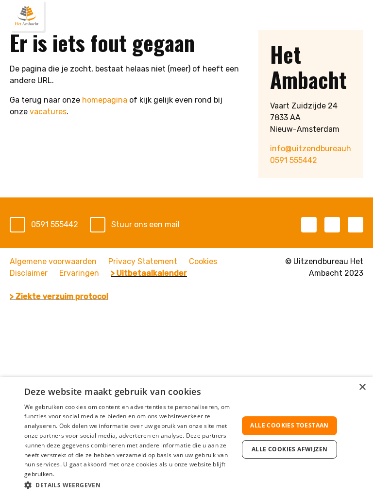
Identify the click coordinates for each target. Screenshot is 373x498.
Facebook (309, 224)
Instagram (355, 224)
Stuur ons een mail (145, 224)
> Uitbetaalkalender (149, 273)
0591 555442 (293, 160)
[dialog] (186, 437)
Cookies (203, 261)
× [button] (362, 387)
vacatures (48, 111)
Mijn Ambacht (335, 17)
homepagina (104, 100)
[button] (128, 485)
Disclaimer (29, 273)
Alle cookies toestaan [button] (289, 425)
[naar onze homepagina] (27, 15)
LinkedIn (332, 224)
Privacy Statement (142, 261)
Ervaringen (79, 273)
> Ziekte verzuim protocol (59, 296)
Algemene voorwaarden (53, 261)
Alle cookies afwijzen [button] (289, 449)
